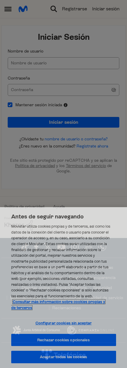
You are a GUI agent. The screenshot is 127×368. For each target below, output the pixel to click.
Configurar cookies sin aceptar (63, 323)
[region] (63, 287)
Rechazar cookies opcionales (63, 340)
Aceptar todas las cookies (63, 357)
